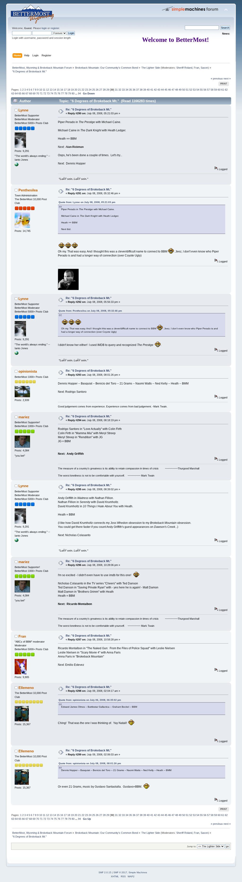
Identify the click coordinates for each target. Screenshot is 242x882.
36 (134, 89)
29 (107, 89)
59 (215, 89)
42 (155, 89)
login (44, 28)
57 (208, 89)
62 (226, 89)
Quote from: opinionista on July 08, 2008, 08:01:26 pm (90, 763)
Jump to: (191, 846)
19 (72, 89)
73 (48, 93)
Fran (196, 67)
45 (165, 89)
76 (58, 93)
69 (34, 93)
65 (19, 93)
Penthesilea (28, 190)
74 (51, 93)
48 (176, 89)
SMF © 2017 (120, 872)
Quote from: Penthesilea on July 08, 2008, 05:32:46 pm (90, 310)
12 (47, 89)
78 (66, 93)
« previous (217, 78)
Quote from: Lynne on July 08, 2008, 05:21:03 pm (87, 202)
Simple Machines (138, 872)
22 (83, 89)
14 (54, 89)
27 (100, 89)
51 (187, 89)
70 (37, 93)
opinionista (27, 371)
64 (16, 93)
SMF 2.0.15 (105, 872)
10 (40, 89)
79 (69, 93)
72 (44, 93)
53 (194, 89)
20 (75, 89)
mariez (24, 417)
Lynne (23, 110)
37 (137, 89)
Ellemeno (26, 688)
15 (58, 89)
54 (197, 89)
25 (93, 89)
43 (158, 89)
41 (151, 89)
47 (173, 89)
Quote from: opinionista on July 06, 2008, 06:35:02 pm (90, 700)
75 (55, 93)
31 (116, 89)
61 (222, 89)
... (76, 93)
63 (12, 93)
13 (51, 89)
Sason (204, 67)
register (55, 28)
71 (41, 93)
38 (141, 89)
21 (79, 89)
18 (68, 89)
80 (73, 93)
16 (61, 89)
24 (90, 89)
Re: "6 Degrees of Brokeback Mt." (89, 109)
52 (190, 89)
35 (130, 89)
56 (204, 89)
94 (79, 93)
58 (212, 89)
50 (183, 89)
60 (219, 89)
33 (123, 89)
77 (62, 93)
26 (97, 89)
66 (23, 93)
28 (104, 89)
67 (27, 93)
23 (86, 89)
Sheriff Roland (184, 67)
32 (119, 89)
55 (201, 89)
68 (30, 93)
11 (44, 89)
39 (144, 89)
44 (162, 89)
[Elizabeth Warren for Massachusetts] (16, 165)
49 (180, 89)
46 (169, 89)
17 (65, 89)
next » (227, 78)
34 (126, 89)
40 (148, 89)
